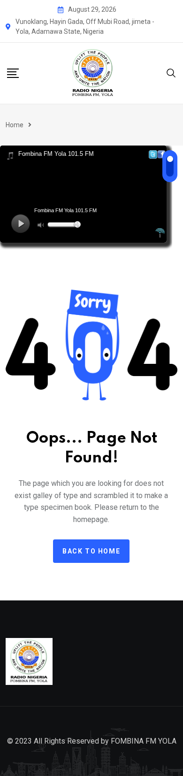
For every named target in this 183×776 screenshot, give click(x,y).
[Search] (171, 72)
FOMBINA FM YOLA (143, 741)
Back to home (91, 551)
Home (14, 125)
